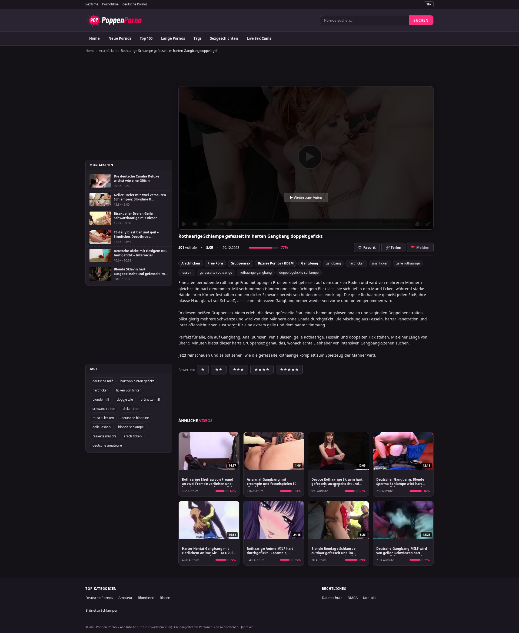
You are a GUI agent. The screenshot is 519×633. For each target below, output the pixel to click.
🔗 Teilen (393, 247)
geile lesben (101, 427)
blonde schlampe (131, 427)
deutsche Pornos (135, 4)
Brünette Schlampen (101, 610)
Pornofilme (110, 4)
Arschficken (108, 50)
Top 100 (146, 38)
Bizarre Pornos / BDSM (276, 263)
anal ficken (380, 263)
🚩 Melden (420, 247)
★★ (218, 369)
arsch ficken (133, 436)
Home (94, 38)
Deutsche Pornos (99, 597)
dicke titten (131, 408)
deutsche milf (102, 381)
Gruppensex (240, 263)
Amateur (125, 597)
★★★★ (262, 369)
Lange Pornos (173, 38)
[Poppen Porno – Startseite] (114, 20)
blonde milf (100, 399)
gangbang (333, 263)
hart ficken (356, 263)
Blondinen (146, 597)
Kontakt (369, 597)
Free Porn (215, 263)
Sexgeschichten (224, 38)
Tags (197, 38)
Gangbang (309, 263)
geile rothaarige (408, 263)
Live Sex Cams (259, 38)
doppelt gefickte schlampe (299, 272)
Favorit (367, 247)
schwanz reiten (103, 408)
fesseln (186, 272)
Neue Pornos (119, 38)
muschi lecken (103, 418)
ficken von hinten (128, 390)
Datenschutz (332, 597)
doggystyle (125, 399)
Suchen (421, 20)
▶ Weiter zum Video (306, 197)
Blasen (165, 597)
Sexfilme (91, 4)
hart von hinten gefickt (137, 381)
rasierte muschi (104, 436)
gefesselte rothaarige (216, 272)
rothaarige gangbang (256, 272)
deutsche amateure (107, 445)
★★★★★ (289, 369)
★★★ (238, 369)
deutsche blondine (135, 418)
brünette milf (150, 399)
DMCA (353, 597)
